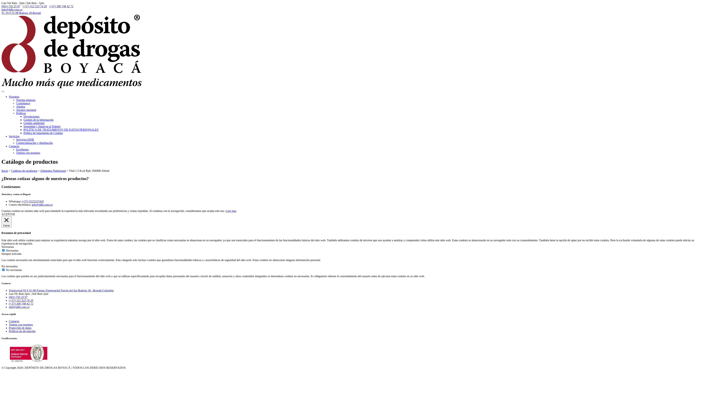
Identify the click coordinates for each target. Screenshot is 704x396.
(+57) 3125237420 (33, 201)
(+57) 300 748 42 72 (61, 6)
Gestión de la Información (38, 119)
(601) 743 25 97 (10, 6)
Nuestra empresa (25, 100)
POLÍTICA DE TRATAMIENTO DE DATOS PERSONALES (60, 129)
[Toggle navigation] (2, 91)
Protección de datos (20, 327)
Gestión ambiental (33, 123)
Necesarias (12, 250)
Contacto (14, 146)
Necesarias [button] (7, 246)
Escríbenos (22, 149)
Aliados (20, 106)
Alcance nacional (26, 109)
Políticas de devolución (22, 331)
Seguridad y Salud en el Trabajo (41, 126)
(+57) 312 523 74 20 (35, 6)
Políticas (21, 113)
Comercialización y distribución (34, 142)
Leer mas (231, 210)
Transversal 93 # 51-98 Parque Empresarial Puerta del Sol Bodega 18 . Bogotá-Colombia (61, 290)
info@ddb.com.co (11, 9)
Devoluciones (31, 116)
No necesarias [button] (9, 266)
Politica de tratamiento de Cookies (43, 133)
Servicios (14, 136)
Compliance (23, 103)
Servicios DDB (25, 139)
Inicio (4, 170)
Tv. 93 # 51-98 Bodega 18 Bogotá (21, 12)
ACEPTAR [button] (8, 214)
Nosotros (14, 96)
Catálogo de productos (24, 170)
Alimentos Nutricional (53, 170)
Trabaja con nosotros (28, 152)
